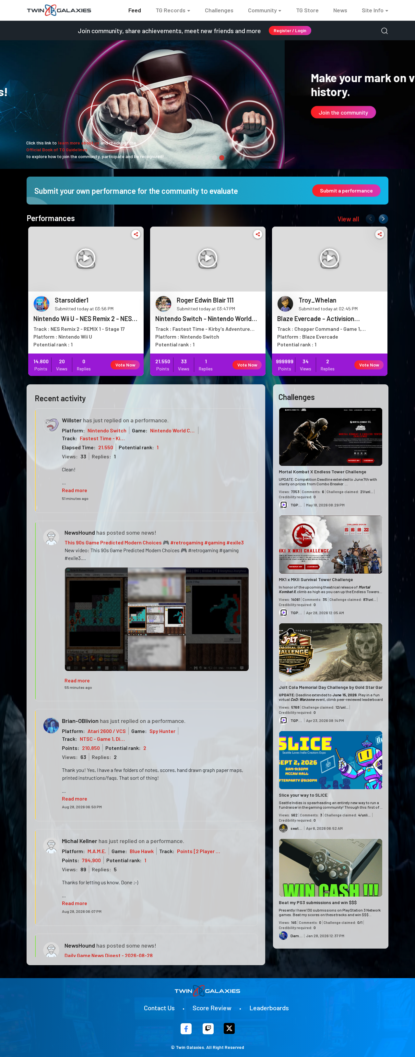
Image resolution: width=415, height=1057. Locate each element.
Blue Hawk (142, 851)
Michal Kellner (79, 840)
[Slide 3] (207, 158)
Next (382, 217)
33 (83, 456)
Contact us (159, 1008)
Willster (72, 420)
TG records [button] (170, 10)
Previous (369, 217)
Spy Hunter (162, 731)
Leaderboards (269, 1008)
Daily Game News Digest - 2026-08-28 (109, 955)
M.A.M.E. (97, 851)
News (340, 10)
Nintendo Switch (107, 430)
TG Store (307, 10)
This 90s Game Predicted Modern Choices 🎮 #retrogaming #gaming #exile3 (154, 542)
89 (83, 869)
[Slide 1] (193, 158)
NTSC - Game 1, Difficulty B (111, 739)
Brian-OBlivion (80, 720)
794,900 (91, 860)
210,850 (91, 748)
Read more (74, 490)
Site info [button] (373, 10)
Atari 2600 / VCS (107, 731)
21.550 (105, 447)
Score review (212, 1008)
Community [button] (262, 10)
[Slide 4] (214, 158)
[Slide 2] (200, 158)
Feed (134, 10)
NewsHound (80, 532)
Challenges (219, 10)
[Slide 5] (221, 158)
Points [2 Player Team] (204, 851)
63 (83, 757)
